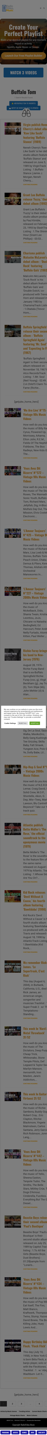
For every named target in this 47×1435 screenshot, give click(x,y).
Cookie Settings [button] (10, 723)
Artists (15, 1432)
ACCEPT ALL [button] (35, 723)
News (32, 1432)
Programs (5, 1432)
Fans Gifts (41, 1432)
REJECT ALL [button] (23, 723)
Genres (24, 1432)
